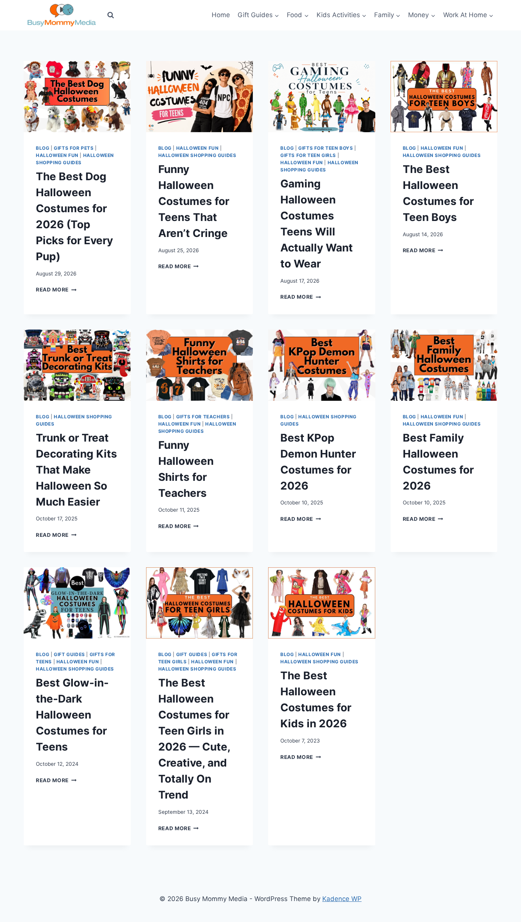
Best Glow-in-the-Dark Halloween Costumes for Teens (72, 714)
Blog (42, 148)
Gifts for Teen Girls (308, 155)
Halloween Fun (57, 155)
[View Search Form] (110, 15)
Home (221, 15)
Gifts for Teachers (203, 416)
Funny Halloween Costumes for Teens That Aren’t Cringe (193, 201)
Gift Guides (69, 654)
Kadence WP (342, 899)
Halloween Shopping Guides (197, 155)
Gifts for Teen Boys (325, 148)
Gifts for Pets (73, 148)
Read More (56, 290)
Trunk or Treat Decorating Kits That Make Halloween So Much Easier (76, 469)
